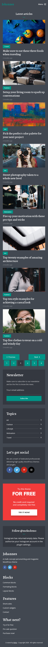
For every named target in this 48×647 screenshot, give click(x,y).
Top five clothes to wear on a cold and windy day (22, 342)
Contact (6, 612)
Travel (6, 46)
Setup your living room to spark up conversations (24, 93)
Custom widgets (9, 608)
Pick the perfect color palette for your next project (22, 135)
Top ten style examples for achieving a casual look (18, 300)
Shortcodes (7, 604)
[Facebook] (10, 470)
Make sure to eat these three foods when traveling (23, 52)
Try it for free (8, 625)
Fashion (7, 88)
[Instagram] (31, 470)
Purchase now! (9, 633)
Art (5, 129)
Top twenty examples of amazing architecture (22, 259)
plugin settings (24, 544)
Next (36, 357)
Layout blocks (8, 591)
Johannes (8, 4)
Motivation (7, 212)
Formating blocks (10, 587)
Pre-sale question (10, 629)
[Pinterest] (24, 470)
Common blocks (9, 582)
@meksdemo (28, 531)
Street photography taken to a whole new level (20, 176)
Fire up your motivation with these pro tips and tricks (24, 217)
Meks (15, 643)
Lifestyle (10, 429)
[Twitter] (17, 470)
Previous (11, 357)
